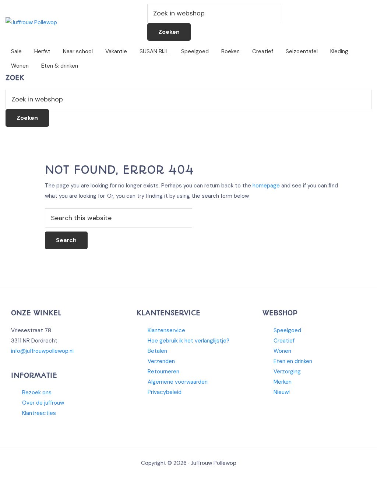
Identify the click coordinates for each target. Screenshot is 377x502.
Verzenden (161, 361)
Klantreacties (39, 413)
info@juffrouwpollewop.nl (42, 351)
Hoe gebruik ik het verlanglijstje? (188, 340)
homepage (266, 185)
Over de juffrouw (43, 402)
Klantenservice (166, 330)
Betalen (157, 351)
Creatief (284, 340)
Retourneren (163, 371)
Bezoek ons (37, 392)
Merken (283, 382)
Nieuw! (282, 392)
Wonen (282, 351)
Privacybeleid (165, 392)
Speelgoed (287, 330)
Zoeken (169, 32)
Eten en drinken (293, 361)
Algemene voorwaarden (178, 382)
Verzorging (287, 371)
